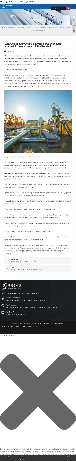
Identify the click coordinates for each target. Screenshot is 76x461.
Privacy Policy (32, 326)
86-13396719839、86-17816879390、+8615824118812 (26, 300)
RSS (17, 326)
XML (3, 326)
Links (23, 326)
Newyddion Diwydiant (24, 27)
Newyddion (12, 27)
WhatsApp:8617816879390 (28, 2)
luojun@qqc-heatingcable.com (10, 2)
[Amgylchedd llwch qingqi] (7, 6)
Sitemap (10, 326)
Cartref (5, 27)
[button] (38, 392)
